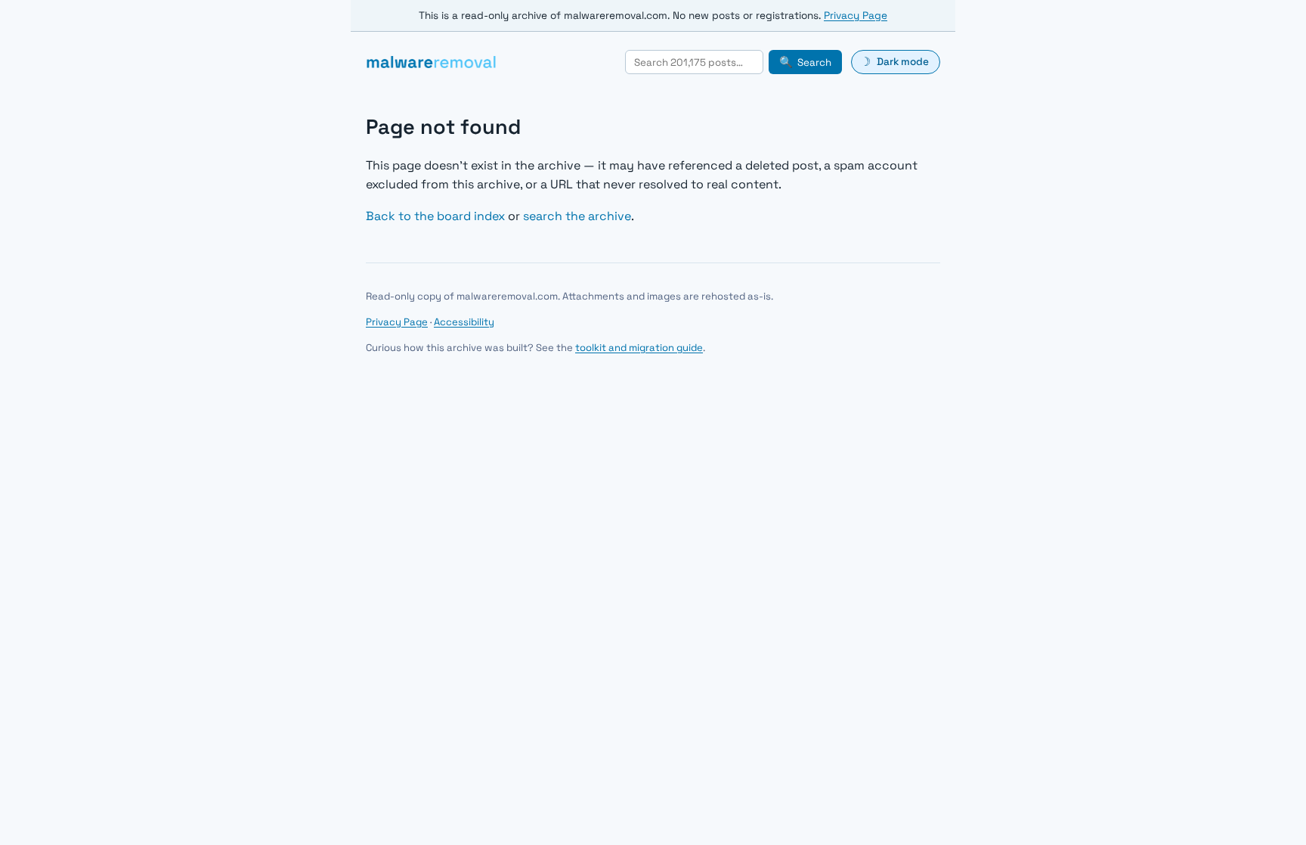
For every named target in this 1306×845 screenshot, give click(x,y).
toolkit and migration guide (639, 347)
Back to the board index (435, 216)
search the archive (577, 216)
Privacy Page (855, 15)
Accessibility (464, 321)
